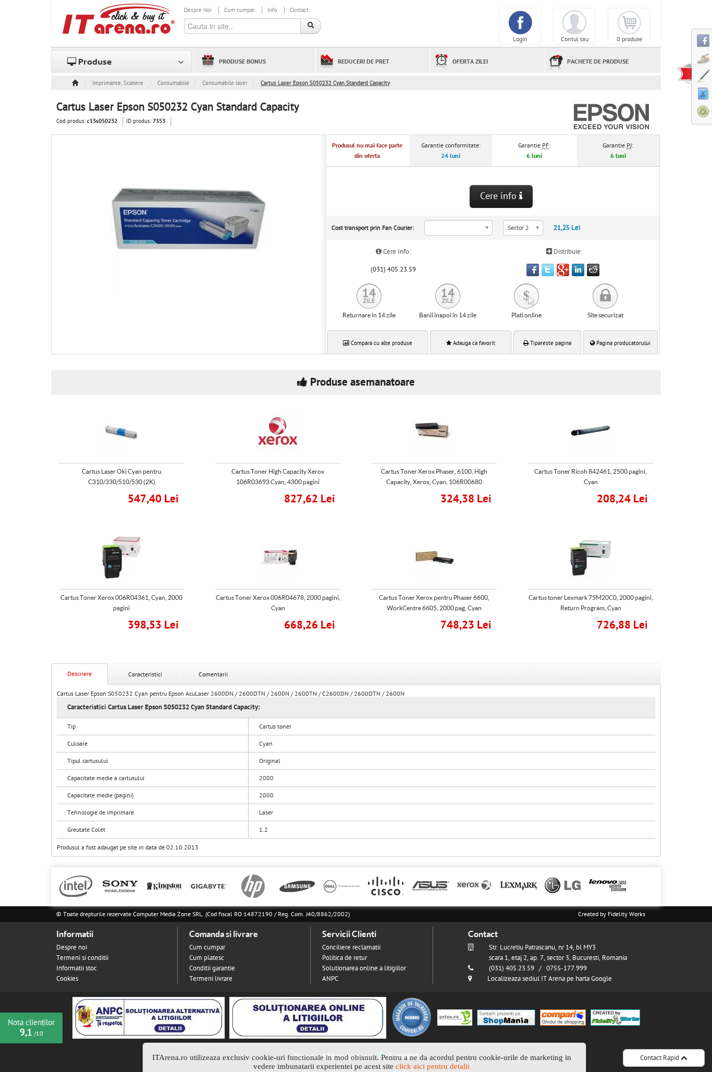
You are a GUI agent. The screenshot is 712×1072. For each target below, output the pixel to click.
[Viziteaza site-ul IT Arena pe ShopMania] (506, 1017)
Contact (299, 10)
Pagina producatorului (622, 343)
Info (272, 10)
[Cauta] (310, 26)
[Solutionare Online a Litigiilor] (307, 1017)
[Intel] (75, 885)
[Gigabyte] (208, 885)
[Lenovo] (607, 885)
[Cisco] (386, 885)
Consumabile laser (225, 83)
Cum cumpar (239, 10)
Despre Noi (198, 10)
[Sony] (120, 885)
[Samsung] (297, 885)
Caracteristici (145, 674)
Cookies (67, 979)
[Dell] (341, 885)
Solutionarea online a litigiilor (364, 968)
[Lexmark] (518, 885)
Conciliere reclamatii (351, 947)
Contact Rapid (660, 1058)
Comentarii (213, 674)
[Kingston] (164, 885)
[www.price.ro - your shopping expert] (454, 1017)
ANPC (330, 979)
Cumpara (129, 497)
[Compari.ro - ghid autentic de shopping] (412, 1017)
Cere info (499, 196)
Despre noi (71, 947)
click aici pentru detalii (433, 1066)
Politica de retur (344, 958)
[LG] (563, 885)
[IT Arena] (119, 18)
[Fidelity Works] (615, 1017)
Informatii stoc (76, 968)
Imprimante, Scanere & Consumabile (118, 83)
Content (684, 73)
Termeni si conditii (82, 958)
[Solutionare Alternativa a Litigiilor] (148, 1017)
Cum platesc (206, 958)
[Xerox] (474, 885)
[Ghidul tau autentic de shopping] (563, 1017)
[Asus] (430, 885)
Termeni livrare (210, 979)
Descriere (79, 673)
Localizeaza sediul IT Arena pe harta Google (549, 979)
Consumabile (173, 83)
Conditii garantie (212, 968)
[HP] (253, 885)
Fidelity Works (626, 914)
